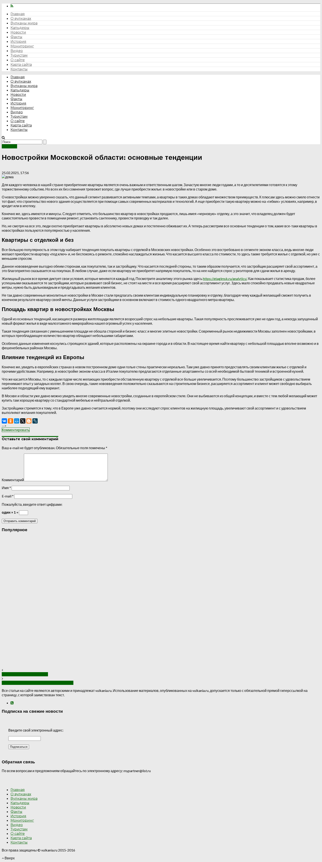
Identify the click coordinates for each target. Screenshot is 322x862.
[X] (22, 421)
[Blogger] (29, 421)
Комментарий (13, 480)
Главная (18, 14)
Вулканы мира (24, 23)
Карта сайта (21, 64)
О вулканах (21, 18)
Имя (6, 488)
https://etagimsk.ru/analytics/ (225, 278)
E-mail (8, 496)
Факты (16, 37)
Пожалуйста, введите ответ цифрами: (32, 504)
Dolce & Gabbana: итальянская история (37, 683)
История (18, 41)
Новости (18, 32)
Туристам (19, 55)
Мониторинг (22, 46)
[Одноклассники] (10, 421)
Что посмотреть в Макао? (25, 674)
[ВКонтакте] (4, 421)
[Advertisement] (133, 602)
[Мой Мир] (16, 421)
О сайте (18, 60)
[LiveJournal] (35, 421)
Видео (17, 51)
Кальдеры (20, 28)
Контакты (19, 69)
